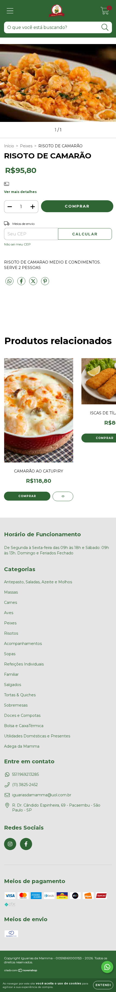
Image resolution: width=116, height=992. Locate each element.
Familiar (11, 674)
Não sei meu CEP (17, 244)
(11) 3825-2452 (25, 784)
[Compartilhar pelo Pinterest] (45, 283)
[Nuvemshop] (21, 971)
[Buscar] (105, 27)
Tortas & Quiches (20, 695)
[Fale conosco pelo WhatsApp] (107, 967)
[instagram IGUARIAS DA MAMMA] (10, 844)
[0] (104, 12)
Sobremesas (16, 705)
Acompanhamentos (23, 643)
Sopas (9, 653)
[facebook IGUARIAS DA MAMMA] (26, 844)
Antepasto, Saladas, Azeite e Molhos (38, 582)
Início (9, 146)
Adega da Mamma (21, 746)
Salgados (12, 684)
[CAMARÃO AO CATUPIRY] (63, 496)
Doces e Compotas (22, 715)
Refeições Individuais (24, 664)
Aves (8, 612)
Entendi (103, 985)
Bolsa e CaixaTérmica (23, 725)
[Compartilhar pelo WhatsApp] (9, 281)
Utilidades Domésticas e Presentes (37, 736)
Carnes (10, 602)
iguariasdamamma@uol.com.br (41, 795)
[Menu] (10, 11)
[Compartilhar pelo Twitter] (33, 283)
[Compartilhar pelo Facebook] (21, 283)
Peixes (26, 146)
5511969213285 (25, 774)
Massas (11, 592)
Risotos (11, 633)
